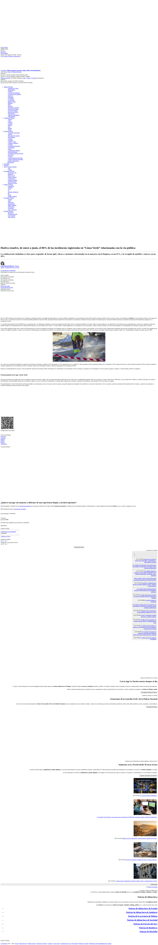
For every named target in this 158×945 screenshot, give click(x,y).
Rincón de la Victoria (13, 107)
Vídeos (28, 78)
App (9, 72)
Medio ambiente (12, 205)
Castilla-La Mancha (13, 143)
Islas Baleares (11, 137)
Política (6, 184)
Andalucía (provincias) (14, 132)
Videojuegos (11, 206)
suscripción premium (25, 506)
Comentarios (12, 270)
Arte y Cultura (8, 167)
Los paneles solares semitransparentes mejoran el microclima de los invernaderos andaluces (145, 590)
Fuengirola (10, 97)
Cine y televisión (12, 209)
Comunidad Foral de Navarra (15, 153)
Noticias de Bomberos (148, 928)
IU (8, 190)
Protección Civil (12, 172)
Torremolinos (11, 113)
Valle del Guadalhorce (13, 115)
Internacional (10, 162)
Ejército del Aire (12, 181)
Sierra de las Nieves (13, 112)
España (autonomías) (13, 161)
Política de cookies (83, 943)
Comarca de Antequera (14, 93)
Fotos (24, 78)
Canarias (10, 138)
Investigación (11, 204)
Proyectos (3, 436)
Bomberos (10, 174)
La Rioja (10, 156)
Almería (10, 119)
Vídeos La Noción (5, 78)
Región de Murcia (12, 152)
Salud (9, 201)
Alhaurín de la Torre (13, 88)
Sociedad (6, 198)
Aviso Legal (56, 943)
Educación (10, 202)
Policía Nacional (12, 177)
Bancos (3, 442)
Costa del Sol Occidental (14, 94)
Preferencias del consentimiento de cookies (100, 943)
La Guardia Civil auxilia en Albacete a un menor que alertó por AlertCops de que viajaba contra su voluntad (144, 633)
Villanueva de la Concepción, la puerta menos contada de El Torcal (146, 611)
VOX (9, 189)
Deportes (6, 165)
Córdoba (10, 122)
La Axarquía (11, 100)
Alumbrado (4, 444)
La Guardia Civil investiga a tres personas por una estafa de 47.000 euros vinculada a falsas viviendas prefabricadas (144, 566)
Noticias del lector (12, 214)
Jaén (9, 127)
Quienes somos (31, 943)
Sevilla (9, 130)
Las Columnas (11, 215)
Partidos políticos (12, 196)
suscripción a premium (20, 509)
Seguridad (7, 171)
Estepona (10, 96)
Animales (3, 438)
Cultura (10, 169)
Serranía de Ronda (13, 110)
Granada (10, 124)
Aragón (10, 134)
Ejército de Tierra (12, 183)
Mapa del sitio (23, 943)
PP (8, 193)
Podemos (10, 187)
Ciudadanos (11, 186)
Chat (2, 72)
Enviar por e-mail (5, 286)
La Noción (3, 70)
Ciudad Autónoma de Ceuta (15, 158)
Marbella (10, 103)
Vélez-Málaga (11, 116)
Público (3, 441)
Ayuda (16, 943)
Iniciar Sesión (4, 53)
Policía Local (11, 175)
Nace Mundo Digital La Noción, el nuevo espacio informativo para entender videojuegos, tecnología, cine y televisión (145, 573)
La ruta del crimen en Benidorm (148, 795)
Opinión (6, 211)
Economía (6, 164)
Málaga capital (11, 101)
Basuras (3, 439)
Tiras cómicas (11, 217)
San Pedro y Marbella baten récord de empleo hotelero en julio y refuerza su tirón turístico (144, 584)
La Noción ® (4, 943)
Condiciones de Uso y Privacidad (69, 943)
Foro (6, 72)
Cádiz (9, 121)
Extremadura (11, 147)
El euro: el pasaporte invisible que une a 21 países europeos (148, 616)
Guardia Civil (11, 178)
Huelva (10, 125)
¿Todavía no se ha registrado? (8, 531)
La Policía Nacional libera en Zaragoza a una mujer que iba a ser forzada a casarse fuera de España (144, 627)
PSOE (9, 195)
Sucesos (10, 199)
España (6, 131)
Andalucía (7, 118)
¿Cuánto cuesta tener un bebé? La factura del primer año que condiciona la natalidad (145, 596)
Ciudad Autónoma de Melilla (15, 159)
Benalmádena (11, 90)
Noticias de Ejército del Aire (145, 924)
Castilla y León (12, 141)
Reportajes (10, 212)
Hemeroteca (41, 78)
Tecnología (11, 208)
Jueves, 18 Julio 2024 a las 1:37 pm (10, 267)
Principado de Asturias (14, 135)
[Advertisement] (50, 12)
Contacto (50, 943)
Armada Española (12, 180)
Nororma (10, 106)
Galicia (10, 149)
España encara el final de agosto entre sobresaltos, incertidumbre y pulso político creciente (145, 560)
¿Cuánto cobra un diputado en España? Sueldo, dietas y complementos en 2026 (145, 621)
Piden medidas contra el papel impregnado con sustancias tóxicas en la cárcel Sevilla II (145, 579)
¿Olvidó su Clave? (5, 536)
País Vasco (10, 155)
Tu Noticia (34, 78)
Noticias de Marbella (148, 931)
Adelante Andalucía (13, 192)
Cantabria (10, 140)
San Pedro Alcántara (16, 78)
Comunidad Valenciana (14, 146)
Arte (9, 168)
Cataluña (10, 144)
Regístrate (3, 52)
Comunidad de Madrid (14, 150)
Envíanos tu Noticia (41, 943)
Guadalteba (11, 98)
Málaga (6, 87)
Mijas (9, 104)
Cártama (10, 91)
